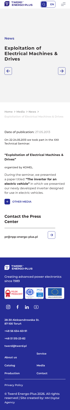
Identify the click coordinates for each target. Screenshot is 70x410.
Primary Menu (63, 4)
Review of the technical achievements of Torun (62, 71)
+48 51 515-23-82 (14, 338)
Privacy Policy (13, 385)
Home (8, 111)
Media (20, 111)
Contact (42, 373)
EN (52, 4)
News (32, 111)
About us (10, 357)
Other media (21, 201)
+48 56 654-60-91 (15, 331)
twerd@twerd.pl (15, 346)
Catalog (9, 365)
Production (12, 373)
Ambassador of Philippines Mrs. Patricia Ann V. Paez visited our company (8, 71)
